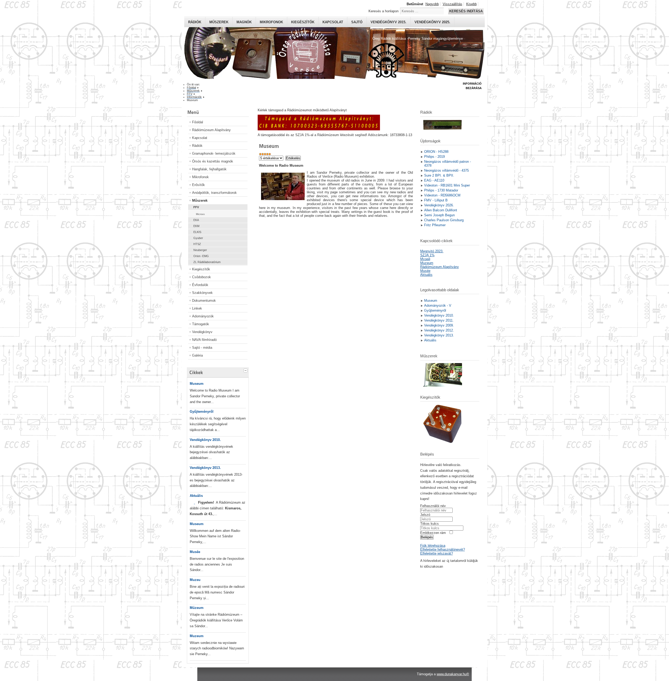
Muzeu (195, 580)
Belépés (427, 537)
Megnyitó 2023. (431, 251)
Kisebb (471, 4)
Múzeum (197, 608)
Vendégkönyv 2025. (432, 22)
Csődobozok (201, 277)
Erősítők (198, 185)
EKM (196, 226)
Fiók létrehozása (432, 546)
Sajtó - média (202, 348)
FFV (196, 207)
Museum (197, 384)
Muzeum (197, 636)
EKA (196, 220)
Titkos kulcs (429, 524)
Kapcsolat (332, 22)
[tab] (246, 369)
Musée (195, 552)
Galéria (197, 355)
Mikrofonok (271, 22)
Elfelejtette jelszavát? (436, 553)
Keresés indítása (466, 11)
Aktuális (196, 496)
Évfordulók (200, 285)
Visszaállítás (452, 4)
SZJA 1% (427, 255)
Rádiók (194, 22)
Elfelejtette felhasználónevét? (442, 549)
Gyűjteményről (202, 412)
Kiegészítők (302, 22)
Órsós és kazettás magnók (212, 161)
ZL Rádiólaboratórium (207, 262)
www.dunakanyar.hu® (453, 674)
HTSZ (197, 244)
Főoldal (197, 122)
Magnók (244, 22)
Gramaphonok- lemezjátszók (213, 153)
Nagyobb (432, 4)
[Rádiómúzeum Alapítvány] (319, 129)
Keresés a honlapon (383, 11)
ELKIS (197, 232)
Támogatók (200, 324)
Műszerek (218, 22)
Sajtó (356, 22)
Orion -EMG (201, 256)
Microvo (200, 214)
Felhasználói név (433, 506)
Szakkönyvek (202, 293)
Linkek (197, 308)
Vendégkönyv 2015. (388, 22)
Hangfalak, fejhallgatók (209, 169)
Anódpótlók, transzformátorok (214, 193)
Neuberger (200, 250)
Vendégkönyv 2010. (205, 440)
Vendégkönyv (202, 332)
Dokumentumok (204, 300)
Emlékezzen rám (433, 533)
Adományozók (203, 316)
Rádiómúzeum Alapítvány (211, 130)
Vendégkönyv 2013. (205, 468)
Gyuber (198, 238)
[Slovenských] (194, 502)
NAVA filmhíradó (204, 340)
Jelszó (425, 515)
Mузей (425, 259)
